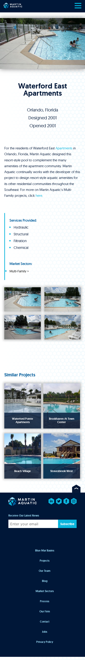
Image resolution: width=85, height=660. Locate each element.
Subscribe (67, 524)
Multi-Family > (19, 271)
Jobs (44, 632)
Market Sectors (45, 591)
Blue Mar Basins (44, 550)
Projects (44, 561)
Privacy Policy (44, 642)
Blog (44, 581)
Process (44, 601)
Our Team (44, 571)
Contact (44, 621)
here (39, 195)
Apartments (64, 148)
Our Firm (44, 611)
